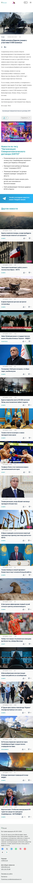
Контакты (4, 876)
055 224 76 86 (5, 869)
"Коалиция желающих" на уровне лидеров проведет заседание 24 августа (15, 174)
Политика (4, 341)
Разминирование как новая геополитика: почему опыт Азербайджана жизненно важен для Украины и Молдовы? (18, 160)
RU (25, 2)
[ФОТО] (16, 252)
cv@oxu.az (4, 860)
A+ (5, 47)
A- (2, 47)
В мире (3, 238)
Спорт (3, 472)
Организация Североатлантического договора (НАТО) (17, 110)
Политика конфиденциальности (11, 879)
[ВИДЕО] (16, 321)
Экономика (5, 749)
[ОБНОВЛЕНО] (16, 794)
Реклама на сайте (6, 874)
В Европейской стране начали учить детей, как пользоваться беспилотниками (16, 181)
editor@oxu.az (5, 867)
